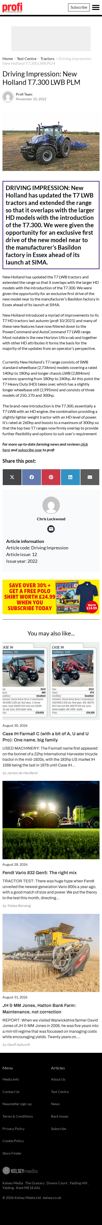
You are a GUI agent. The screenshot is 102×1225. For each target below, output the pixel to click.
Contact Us (11, 1092)
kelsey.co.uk (52, 1197)
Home (7, 58)
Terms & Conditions (17, 1116)
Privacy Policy (13, 1128)
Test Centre (26, 58)
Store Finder (12, 1153)
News (55, 1104)
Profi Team (24, 94)
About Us (58, 1079)
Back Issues (59, 1116)
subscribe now (30, 449)
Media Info (10, 1079)
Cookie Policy (13, 1141)
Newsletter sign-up (17, 1104)
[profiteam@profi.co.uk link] (51, 529)
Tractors (47, 58)
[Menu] (96, 7)
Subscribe (79, 7)
